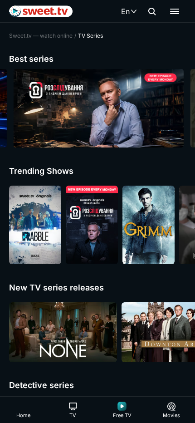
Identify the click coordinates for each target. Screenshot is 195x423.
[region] (97, 108)
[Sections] (174, 11)
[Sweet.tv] (41, 11)
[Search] (152, 11)
